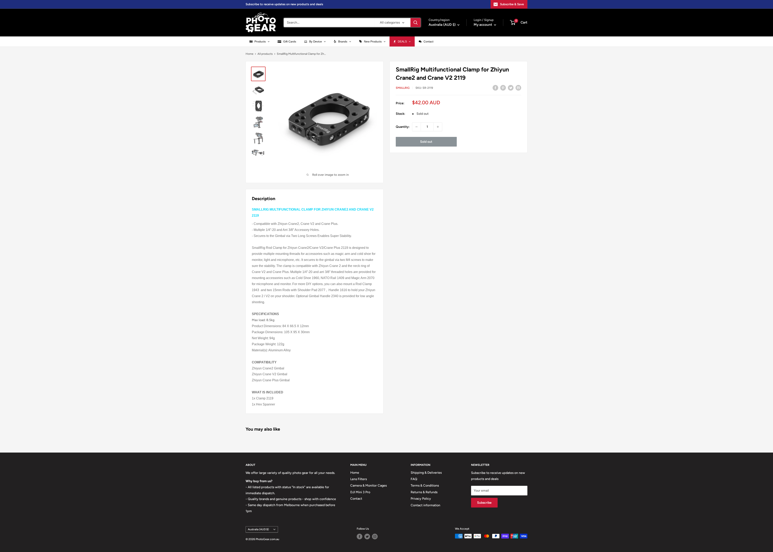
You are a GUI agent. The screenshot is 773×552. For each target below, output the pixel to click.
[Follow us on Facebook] (359, 536)
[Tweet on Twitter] (511, 88)
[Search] (415, 22)
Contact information (425, 505)
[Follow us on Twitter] (367, 536)
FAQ (414, 479)
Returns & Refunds (424, 492)
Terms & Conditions (425, 485)
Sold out (426, 142)
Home (249, 54)
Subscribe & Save (512, 4)
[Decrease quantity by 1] (416, 127)
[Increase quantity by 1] (438, 127)
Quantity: (403, 127)
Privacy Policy (421, 498)
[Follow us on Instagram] (375, 536)
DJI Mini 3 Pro (360, 492)
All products (265, 54)
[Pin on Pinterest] (503, 88)
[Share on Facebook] (495, 88)
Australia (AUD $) (258, 529)
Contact (356, 498)
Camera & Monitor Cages (368, 485)
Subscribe (484, 502)
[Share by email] (518, 88)
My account (483, 25)
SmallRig (403, 88)
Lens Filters (358, 479)
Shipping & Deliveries (426, 472)
